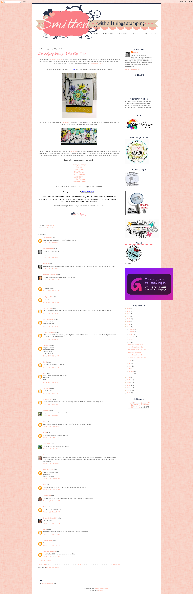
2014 (128, 382)
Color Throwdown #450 (135, 355)
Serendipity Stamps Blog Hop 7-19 (138, 350)
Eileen (45, 529)
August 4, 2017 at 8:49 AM (51, 464)
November (132, 332)
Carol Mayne (79, 172)
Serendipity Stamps (55, 59)
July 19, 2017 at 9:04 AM (50, 269)
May (130, 363)
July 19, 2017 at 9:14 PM (50, 339)
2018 (128, 324)
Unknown (46, 286)
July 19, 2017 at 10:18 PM (51, 356)
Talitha (45, 507)
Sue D (45, 362)
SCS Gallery (122, 33)
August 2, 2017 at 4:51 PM (51, 438)
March (131, 369)
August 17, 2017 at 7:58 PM (51, 545)
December (132, 329)
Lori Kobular (47, 496)
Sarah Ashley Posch (49, 551)
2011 (128, 390)
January (131, 374)
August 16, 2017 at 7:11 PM (51, 523)
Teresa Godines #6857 (50, 518)
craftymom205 (47, 297)
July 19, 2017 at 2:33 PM (50, 326)
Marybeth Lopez (79, 182)
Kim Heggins (47, 444)
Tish (44, 373)
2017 (128, 327)
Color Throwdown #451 (135, 352)
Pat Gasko (46, 388)
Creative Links (151, 33)
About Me (108, 33)
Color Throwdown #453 (135, 344)
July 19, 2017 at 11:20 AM (51, 291)
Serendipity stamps (48, 227)
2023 (128, 311)
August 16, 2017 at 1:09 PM (51, 490)
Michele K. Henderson (50, 274)
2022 (128, 313)
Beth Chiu (79, 167)
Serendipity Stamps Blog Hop (137, 357)
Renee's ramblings (49, 332)
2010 (128, 393)
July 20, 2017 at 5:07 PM (50, 393)
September (132, 337)
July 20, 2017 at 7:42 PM (50, 404)
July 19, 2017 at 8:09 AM (50, 257)
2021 (128, 316)
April (130, 366)
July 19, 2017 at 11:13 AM (51, 280)
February (131, 371)
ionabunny (46, 410)
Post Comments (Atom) (53, 567)
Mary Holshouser (48, 319)
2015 (128, 380)
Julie (71, 69)
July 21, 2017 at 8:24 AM (50, 415)
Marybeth (46, 263)
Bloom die (73, 151)
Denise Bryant (47, 399)
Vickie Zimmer (79, 179)
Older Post (116, 564)
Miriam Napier (79, 174)
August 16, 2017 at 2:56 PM (51, 512)
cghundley (46, 345)
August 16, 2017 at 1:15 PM (51, 501)
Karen (45, 432)
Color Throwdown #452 (135, 347)
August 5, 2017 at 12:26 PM (51, 478)
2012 (128, 387)
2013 (128, 385)
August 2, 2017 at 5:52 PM (51, 449)
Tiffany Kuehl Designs (101, 589)
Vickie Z (135, 52)
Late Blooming (48, 237)
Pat (44, 455)
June (130, 361)
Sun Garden (65, 122)
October (131, 334)
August (131, 339)
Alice (44, 421)
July (130, 342)
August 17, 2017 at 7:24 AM (51, 534)
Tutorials (135, 33)
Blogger (100, 590)
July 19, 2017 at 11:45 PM (51, 367)
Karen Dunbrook (48, 249)
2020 (128, 319)
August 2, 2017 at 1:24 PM (51, 426)
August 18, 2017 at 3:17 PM (51, 556)
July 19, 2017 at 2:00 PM (50, 313)
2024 (128, 308)
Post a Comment (46, 560)
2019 (128, 321)
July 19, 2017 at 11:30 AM (51, 302)
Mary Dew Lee (47, 308)
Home (96, 33)
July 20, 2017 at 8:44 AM (50, 382)
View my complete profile (132, 69)
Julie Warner (79, 177)
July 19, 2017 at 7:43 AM (50, 242)
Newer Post (42, 564)
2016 (128, 377)
